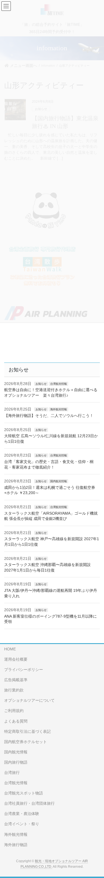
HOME (10, 649)
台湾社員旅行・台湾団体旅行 (29, 803)
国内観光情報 (58, 481)
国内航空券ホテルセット (25, 741)
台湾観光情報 (58, 383)
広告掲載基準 (15, 680)
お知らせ (41, 383)
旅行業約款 (14, 690)
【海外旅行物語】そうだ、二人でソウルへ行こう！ (48, 415)
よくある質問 (15, 721)
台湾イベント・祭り (21, 824)
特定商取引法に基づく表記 (27, 731)
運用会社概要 (15, 659)
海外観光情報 (58, 409)
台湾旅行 (12, 772)
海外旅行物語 (15, 844)
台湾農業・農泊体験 (21, 813)
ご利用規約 (14, 710)
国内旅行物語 (15, 762)
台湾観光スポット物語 (23, 793)
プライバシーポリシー (23, 669)
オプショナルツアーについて (29, 700)
